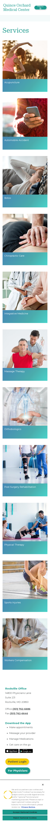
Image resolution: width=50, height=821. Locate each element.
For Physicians (18, 770)
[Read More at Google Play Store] (26, 750)
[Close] (43, 784)
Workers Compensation (18, 660)
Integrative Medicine (16, 313)
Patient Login (17, 761)
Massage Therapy (14, 371)
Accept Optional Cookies (25, 812)
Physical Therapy (14, 544)
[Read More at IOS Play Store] (12, 750)
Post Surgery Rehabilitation (20, 487)
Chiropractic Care (14, 255)
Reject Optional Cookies (25, 818)
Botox (7, 198)
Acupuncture (11, 82)
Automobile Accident (16, 140)
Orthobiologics (12, 429)
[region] (25, 800)
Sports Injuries (12, 602)
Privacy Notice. (28, 807)
